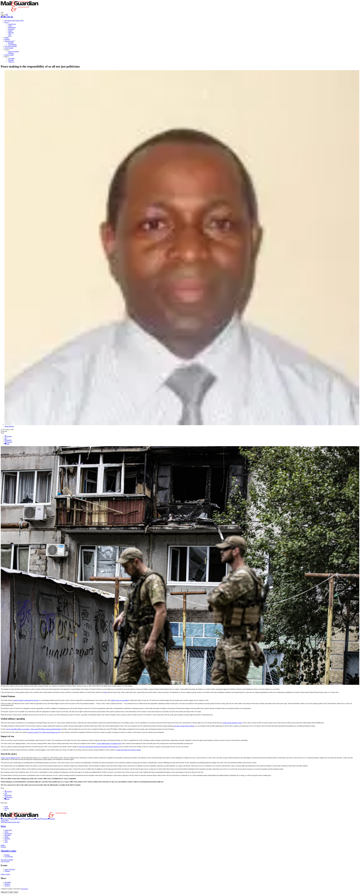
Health (6, 837)
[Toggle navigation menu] (2, 13)
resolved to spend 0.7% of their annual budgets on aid (43, 732)
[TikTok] (7, 17)
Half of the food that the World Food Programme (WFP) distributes (98, 746)
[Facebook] (1, 17)
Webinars (7, 871)
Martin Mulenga (9, 426)
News (3, 826)
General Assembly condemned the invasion (25, 700)
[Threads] (6, 17)
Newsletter (7, 882)
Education (7, 835)
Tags (2, 820)
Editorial (7, 855)
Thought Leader (8, 851)
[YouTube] (12, 17)
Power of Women (9, 869)
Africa (6, 832)
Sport (6, 842)
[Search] (7, 15)
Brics (105, 692)
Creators (6, 820)
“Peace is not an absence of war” (10, 758)
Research (7, 884)
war (5, 810)
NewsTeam (24, 889)
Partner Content (5, 874)
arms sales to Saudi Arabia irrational (183, 726)
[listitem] (4, 819)
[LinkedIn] (4, 17)
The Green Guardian (7, 860)
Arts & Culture (5, 861)
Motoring (7, 838)
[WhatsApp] (10, 17)
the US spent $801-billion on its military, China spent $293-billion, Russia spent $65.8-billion (33, 729)
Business (3, 847)
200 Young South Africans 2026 (10, 822)
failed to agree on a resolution (120, 700)
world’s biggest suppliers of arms (232, 723)
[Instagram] (3, 17)
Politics (3, 845)
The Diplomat (8, 856)
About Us (7, 885)
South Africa (8, 830)
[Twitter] (9, 17)
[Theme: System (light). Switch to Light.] (3, 15)
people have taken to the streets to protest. (129, 750)
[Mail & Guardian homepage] (180, 6)
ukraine (6, 808)
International (8, 833)
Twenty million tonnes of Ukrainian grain (109, 743)
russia (6, 806)
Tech (5, 840)
